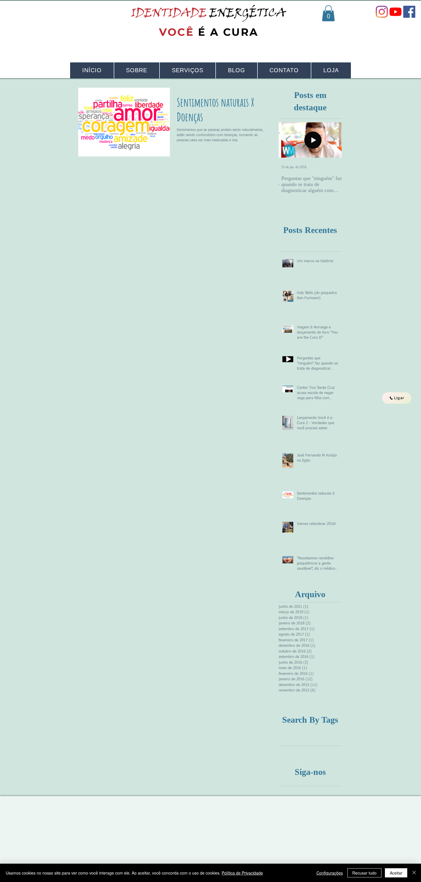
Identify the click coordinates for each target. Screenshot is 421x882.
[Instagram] (382, 12)
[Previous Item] (287, 140)
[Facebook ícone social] (409, 12)
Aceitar (396, 873)
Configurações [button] (329, 873)
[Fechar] (414, 872)
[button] (328, 13)
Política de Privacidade (242, 873)
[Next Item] (332, 140)
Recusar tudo (364, 873)
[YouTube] (395, 12)
